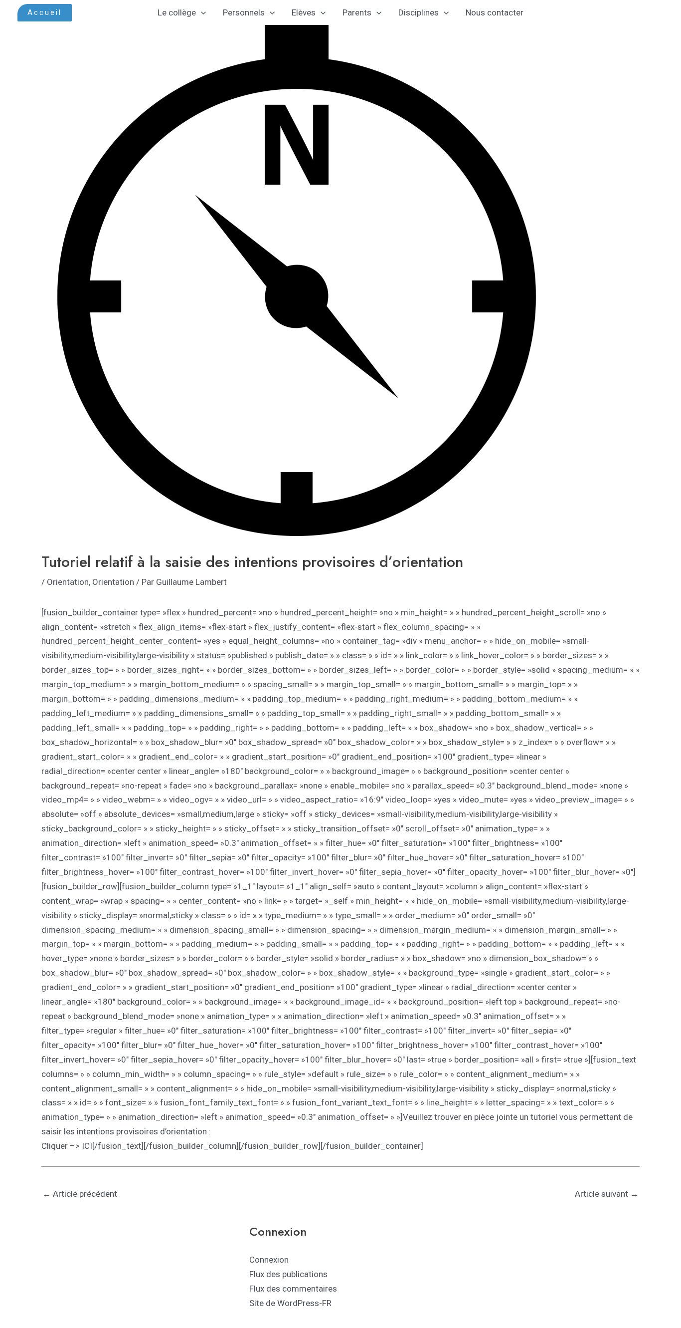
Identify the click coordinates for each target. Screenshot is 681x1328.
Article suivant (607, 1194)
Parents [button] (356, 12)
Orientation (68, 582)
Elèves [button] (304, 12)
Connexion (269, 1260)
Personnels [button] (244, 12)
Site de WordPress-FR (290, 1303)
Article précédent (79, 1194)
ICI (87, 1146)
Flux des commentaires (293, 1289)
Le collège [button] (177, 12)
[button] (44, 12)
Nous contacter (494, 12)
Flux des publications (288, 1274)
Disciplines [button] (418, 12)
